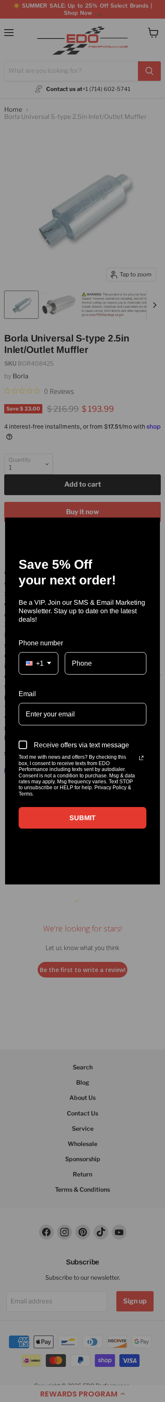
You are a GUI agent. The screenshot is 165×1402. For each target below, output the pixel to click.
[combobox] (38, 663)
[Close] (150, 528)
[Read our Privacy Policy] (141, 758)
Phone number (41, 643)
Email (27, 693)
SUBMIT (82, 817)
